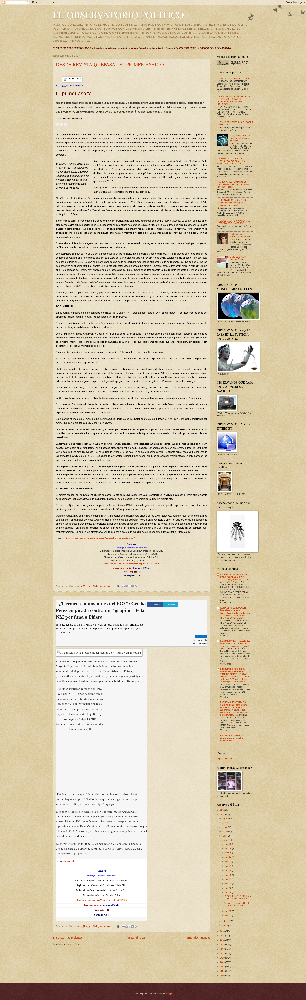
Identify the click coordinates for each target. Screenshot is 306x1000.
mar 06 (228, 888)
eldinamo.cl (68, 861)
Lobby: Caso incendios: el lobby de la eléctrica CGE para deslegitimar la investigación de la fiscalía (235, 679)
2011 (222, 953)
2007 (222, 971)
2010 (222, 958)
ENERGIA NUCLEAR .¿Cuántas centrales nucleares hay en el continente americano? (232, 202)
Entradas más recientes (68, 937)
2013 (222, 944)
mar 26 (228, 853)
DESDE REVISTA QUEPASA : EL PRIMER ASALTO (110, 64)
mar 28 (228, 848)
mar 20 (228, 870)
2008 (222, 967)
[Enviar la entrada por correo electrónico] (118, 586)
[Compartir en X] (129, 586)
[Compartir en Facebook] (132, 586)
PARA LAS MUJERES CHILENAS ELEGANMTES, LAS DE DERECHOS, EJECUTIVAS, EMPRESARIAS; (233, 100)
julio (224, 822)
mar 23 (228, 862)
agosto (225, 818)
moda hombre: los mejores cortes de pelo (240, 235)
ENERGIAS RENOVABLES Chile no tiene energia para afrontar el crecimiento (233, 705)
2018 (222, 810)
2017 (222, 814)
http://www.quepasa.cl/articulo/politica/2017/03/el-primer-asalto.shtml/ (100, 538)
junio (224, 827)
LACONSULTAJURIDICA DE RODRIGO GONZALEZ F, (233, 575)
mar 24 (228, 857)
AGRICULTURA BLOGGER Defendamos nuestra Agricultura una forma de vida (235, 610)
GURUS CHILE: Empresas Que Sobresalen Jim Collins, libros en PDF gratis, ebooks (233, 184)
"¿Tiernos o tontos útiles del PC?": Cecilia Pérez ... (237, 904)
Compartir (156, 605)
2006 (222, 975)
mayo (225, 831)
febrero (225, 921)
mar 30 (228, 844)
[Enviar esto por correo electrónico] (123, 586)
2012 (222, 949)
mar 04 (228, 892)
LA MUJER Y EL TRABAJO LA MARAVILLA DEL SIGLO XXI (235, 642)
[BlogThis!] (126, 586)
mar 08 (228, 884)
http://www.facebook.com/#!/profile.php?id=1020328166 (131, 564)
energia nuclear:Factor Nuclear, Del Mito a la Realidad (240, 138)
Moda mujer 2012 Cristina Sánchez (238, 258)
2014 (222, 940)
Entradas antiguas (198, 937)
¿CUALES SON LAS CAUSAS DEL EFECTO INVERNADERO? (234, 222)
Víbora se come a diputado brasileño (235, 78)
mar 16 (228, 875)
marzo (225, 840)
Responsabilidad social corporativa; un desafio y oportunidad (232, 738)
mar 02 (228, 915)
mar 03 (228, 911)
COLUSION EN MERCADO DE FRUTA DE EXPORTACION (233, 616)
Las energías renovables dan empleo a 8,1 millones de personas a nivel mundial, (235, 712)
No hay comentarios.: (103, 586)
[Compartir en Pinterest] (135, 586)
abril (224, 836)
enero (225, 926)
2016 (222, 931)
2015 (222, 936)
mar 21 (228, 866)
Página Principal (135, 937)
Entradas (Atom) (73, 944)
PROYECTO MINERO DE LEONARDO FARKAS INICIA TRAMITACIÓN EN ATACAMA (231, 161)
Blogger (168, 993)
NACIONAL (201, 636)
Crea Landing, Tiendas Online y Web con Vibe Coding (234, 581)
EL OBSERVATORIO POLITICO (118, 14)
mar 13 (228, 879)
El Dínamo (202, 643)
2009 (222, 962)
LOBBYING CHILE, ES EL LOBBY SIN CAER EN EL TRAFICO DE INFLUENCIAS (233, 671)
